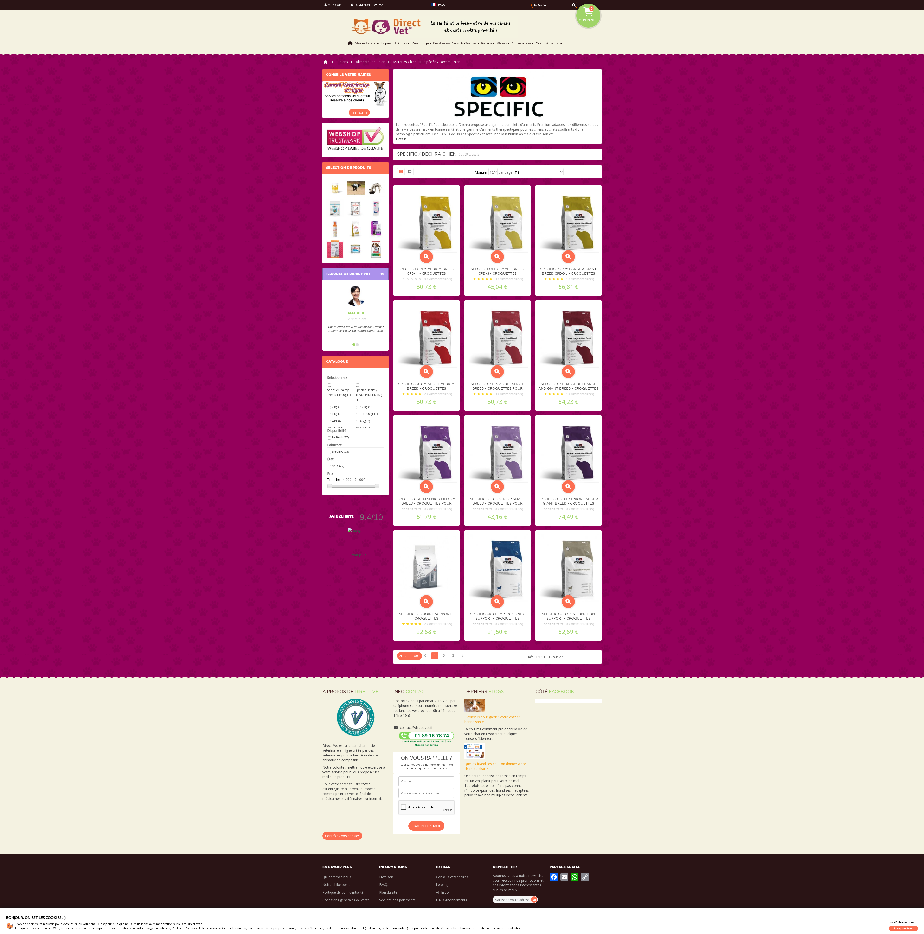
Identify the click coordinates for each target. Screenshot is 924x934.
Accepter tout (903, 928)
